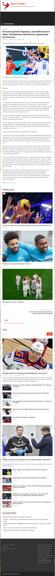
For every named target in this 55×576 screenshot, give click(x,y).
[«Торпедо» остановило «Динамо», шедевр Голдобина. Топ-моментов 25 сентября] (6, 390)
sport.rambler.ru (12, 182)
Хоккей (4, 371)
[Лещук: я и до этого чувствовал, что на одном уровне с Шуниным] (27, 456)
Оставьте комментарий (19, 39)
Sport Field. (18, 3)
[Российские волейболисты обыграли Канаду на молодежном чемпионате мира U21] (27, 223)
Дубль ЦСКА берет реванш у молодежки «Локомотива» (17, 517)
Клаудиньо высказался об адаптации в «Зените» (16, 263)
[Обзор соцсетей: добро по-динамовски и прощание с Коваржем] (6, 398)
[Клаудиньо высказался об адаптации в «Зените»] (27, 262)
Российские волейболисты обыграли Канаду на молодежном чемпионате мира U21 (26, 225)
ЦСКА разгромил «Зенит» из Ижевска (13, 302)
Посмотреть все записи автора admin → (15, 323)
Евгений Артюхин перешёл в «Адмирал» (23, 417)
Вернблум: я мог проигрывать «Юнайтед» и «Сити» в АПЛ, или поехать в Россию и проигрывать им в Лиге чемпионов (30, 494)
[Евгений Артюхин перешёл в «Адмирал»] (6, 422)
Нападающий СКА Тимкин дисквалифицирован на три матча (24, 373)
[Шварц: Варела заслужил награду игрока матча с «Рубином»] (6, 483)
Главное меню (9, 23)
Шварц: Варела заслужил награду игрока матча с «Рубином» (29, 477)
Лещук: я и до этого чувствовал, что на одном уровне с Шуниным (26, 459)
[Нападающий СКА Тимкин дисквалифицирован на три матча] (27, 370)
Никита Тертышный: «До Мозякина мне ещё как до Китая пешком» (30, 409)
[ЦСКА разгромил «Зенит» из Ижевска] (27, 300)
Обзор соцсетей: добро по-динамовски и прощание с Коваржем (30, 393)
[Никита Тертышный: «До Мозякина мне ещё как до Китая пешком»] (6, 414)
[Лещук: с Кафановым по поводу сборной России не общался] (6, 474)
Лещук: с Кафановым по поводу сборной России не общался (29, 469)
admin (11, 39)
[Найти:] (27, 334)
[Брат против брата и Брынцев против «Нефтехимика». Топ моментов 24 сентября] (6, 406)
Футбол (4, 457)
